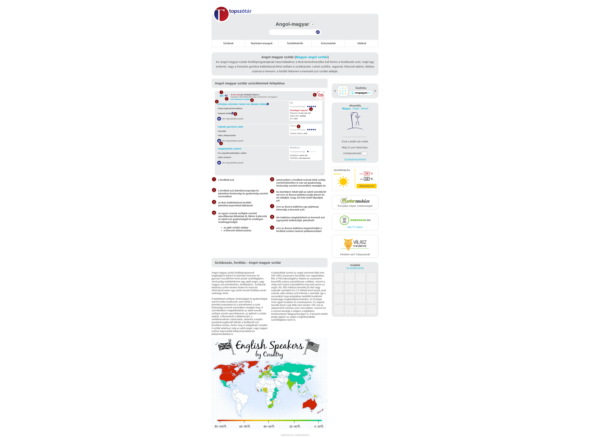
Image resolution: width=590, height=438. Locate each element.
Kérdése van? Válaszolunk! (355, 254)
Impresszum (287, 435)
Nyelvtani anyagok (262, 43)
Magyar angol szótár (312, 57)
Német (364, 108)
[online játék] (360, 93)
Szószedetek (328, 43)
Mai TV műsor (355, 227)
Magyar (346, 108)
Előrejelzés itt (367, 186)
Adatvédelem (302, 435)
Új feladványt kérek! (355, 159)
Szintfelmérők (295, 43)
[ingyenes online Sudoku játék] (343, 91)
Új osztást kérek (355, 268)
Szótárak (228, 43)
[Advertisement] (270, 249)
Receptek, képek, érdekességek (355, 206)
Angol (356, 108)
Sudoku (360, 88)
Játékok (361, 43)
